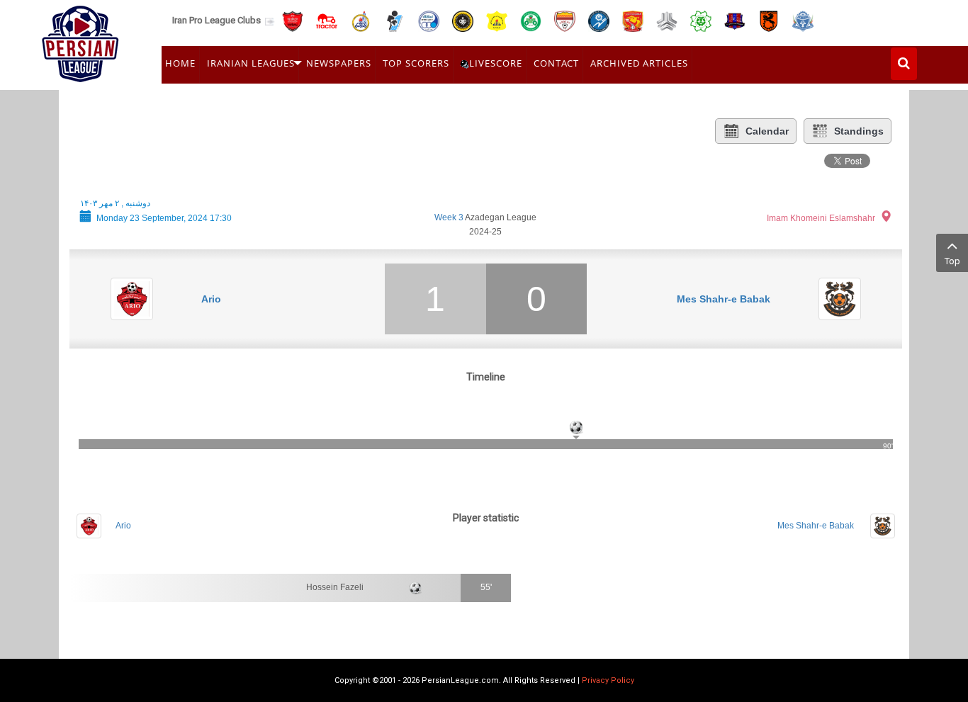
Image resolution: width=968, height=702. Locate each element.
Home (180, 63)
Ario (211, 299)
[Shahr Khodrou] (632, 20)
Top (952, 261)
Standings (859, 131)
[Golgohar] (598, 20)
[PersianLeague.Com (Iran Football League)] (80, 40)
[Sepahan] (462, 20)
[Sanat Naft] (496, 20)
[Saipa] (666, 21)
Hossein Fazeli (335, 587)
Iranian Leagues (251, 63)
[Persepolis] (292, 20)
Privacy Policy (608, 680)
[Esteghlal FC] (428, 20)
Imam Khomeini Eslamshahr (821, 218)
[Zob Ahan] (530, 20)
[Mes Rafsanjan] (769, 20)
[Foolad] (564, 20)
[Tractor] (326, 20)
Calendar (767, 131)
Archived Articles (639, 63)
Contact (556, 63)
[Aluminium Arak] (803, 20)
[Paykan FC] (394, 20)
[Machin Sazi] (700, 20)
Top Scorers (416, 63)
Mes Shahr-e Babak (723, 299)
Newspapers (338, 63)
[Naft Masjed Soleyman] (360, 20)
